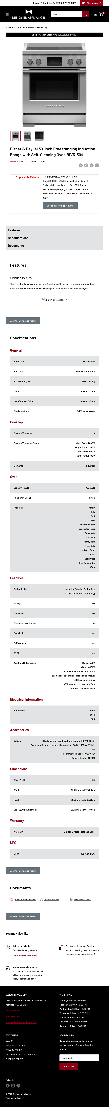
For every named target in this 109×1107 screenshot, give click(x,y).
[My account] (95, 14)
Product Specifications (25, 899)
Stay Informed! (94, 3)
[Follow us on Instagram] (13, 1086)
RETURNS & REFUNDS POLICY (20, 1054)
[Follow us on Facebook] (8, 1086)
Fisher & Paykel (18, 161)
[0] (101, 14)
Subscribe (69, 1066)
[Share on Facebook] (81, 165)
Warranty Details (51, 899)
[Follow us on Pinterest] (18, 1086)
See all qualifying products (60, 205)
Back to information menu (23, 320)
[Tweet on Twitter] (92, 165)
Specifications (18, 238)
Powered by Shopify (14, 1098)
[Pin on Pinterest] (86, 165)
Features (14, 230)
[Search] (85, 14)
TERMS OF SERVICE (15, 1045)
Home (8, 27)
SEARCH (10, 1040)
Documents (16, 245)
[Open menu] (7, 14)
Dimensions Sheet (82, 899)
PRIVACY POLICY (14, 1050)
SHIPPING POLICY (14, 1059)
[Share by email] (97, 165)
